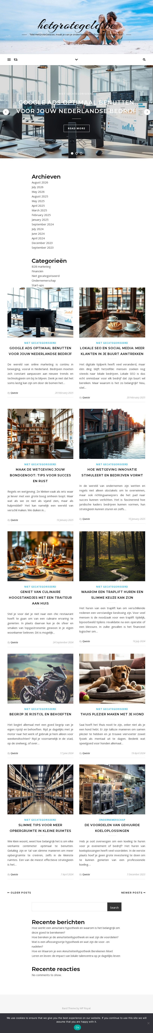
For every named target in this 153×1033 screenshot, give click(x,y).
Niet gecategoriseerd (76, 93)
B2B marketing (41, 266)
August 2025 (40, 196)
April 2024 (38, 238)
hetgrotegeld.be (76, 24)
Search (114, 907)
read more (76, 128)
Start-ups (38, 285)
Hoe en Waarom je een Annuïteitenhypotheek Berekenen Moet (72, 951)
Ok (77, 1027)
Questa (14, 392)
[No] (148, 1023)
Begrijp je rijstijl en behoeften (40, 714)
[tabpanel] (76, 111)
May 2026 (38, 191)
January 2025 (40, 219)
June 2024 (38, 233)
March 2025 (39, 210)
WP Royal (85, 1008)
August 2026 (40, 182)
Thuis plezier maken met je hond (112, 714)
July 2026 (37, 187)
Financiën (37, 271)
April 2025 (38, 205)
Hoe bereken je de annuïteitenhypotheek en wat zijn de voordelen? (75, 937)
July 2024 (37, 229)
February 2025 (41, 215)
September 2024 (43, 224)
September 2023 (43, 247)
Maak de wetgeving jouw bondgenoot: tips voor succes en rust (40, 475)
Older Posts (20, 892)
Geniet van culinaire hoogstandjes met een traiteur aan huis (40, 597)
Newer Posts (132, 892)
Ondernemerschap (44, 280)
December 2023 (42, 243)
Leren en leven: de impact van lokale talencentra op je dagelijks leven (76, 956)
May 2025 (38, 201)
